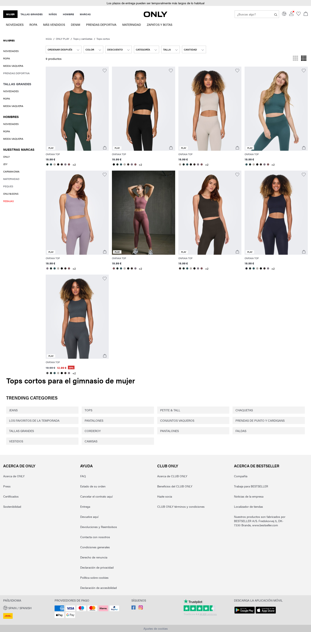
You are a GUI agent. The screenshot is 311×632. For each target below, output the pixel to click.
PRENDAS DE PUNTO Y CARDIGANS (260, 420)
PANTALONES (94, 420)
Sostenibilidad (12, 506)
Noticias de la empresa (248, 496)
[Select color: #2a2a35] (246, 268)
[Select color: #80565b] (69, 164)
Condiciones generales (95, 547)
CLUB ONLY (167, 466)
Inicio (49, 39)
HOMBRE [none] (68, 14)
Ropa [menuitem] (33, 24)
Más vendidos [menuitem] (54, 24)
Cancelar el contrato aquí (96, 496)
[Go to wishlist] (298, 14)
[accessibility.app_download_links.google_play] (244, 613)
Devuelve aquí (89, 516)
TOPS (88, 410)
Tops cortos (103, 39)
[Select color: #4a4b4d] (47, 373)
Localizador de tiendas (248, 506)
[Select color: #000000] (58, 164)
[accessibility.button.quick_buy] (104, 148)
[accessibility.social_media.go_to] (133, 608)
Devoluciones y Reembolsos (98, 527)
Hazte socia (164, 496)
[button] (155, 3)
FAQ (83, 476)
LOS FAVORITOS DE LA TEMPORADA (34, 420)
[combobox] (63, 49)
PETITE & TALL (170, 410)
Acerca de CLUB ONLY (172, 476)
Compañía (240, 476)
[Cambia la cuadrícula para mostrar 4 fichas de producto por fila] (304, 58)
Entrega (85, 506)
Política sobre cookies (94, 577)
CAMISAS (91, 441)
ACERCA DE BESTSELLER (256, 466)
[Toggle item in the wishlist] (104, 70)
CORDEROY (93, 431)
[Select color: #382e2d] (62, 164)
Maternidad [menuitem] (131, 24)
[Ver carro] (306, 14)
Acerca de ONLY (19, 466)
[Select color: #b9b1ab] (54, 164)
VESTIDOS (16, 441)
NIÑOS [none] (53, 14)
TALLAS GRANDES (21, 431)
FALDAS (240, 431)
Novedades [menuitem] (14, 24)
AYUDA (86, 466)
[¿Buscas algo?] (276, 14)
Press (7, 486)
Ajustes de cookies (155, 628)
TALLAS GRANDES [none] (32, 14)
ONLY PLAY (62, 39)
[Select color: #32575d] (51, 164)
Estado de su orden (93, 486)
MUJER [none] (10, 14)
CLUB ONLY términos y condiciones (181, 506)
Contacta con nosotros (95, 537)
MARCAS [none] (85, 14)
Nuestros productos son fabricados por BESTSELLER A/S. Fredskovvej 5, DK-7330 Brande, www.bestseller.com (259, 520)
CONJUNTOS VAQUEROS (177, 420)
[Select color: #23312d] (47, 164)
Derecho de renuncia (93, 557)
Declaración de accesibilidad (98, 587)
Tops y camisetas (82, 39)
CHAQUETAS (244, 410)
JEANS (13, 410)
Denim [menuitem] (75, 24)
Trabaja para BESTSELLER (251, 486)
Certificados (11, 496)
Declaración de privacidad (97, 567)
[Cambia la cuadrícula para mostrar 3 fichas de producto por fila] (295, 58)
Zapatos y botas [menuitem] (159, 24)
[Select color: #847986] (65, 164)
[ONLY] (155, 16)
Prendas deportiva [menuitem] (101, 24)
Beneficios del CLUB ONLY (174, 486)
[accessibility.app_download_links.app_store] (265, 613)
